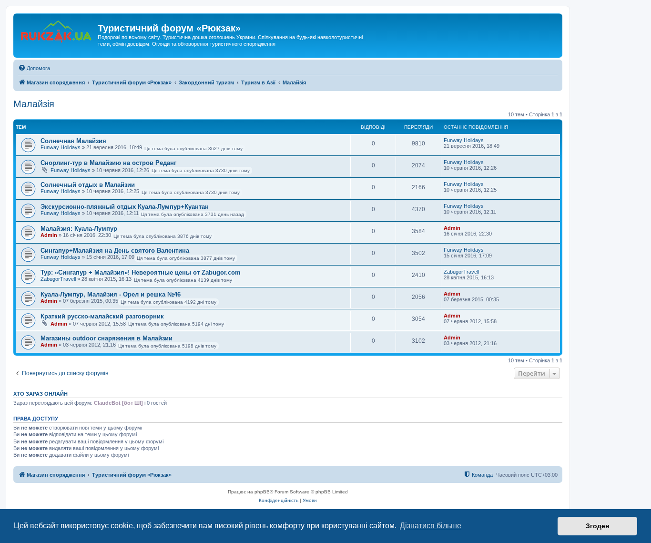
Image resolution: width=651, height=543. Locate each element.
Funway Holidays (61, 147)
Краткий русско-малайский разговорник (102, 316)
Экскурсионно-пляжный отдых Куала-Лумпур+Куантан (125, 206)
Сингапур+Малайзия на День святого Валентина (115, 250)
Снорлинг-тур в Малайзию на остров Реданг (108, 162)
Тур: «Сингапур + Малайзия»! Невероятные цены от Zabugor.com (141, 272)
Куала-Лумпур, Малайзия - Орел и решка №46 (111, 294)
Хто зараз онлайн (40, 394)
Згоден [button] (597, 526)
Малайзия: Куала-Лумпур (79, 228)
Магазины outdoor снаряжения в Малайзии (107, 338)
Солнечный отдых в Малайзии (88, 184)
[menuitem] (34, 68)
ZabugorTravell (58, 279)
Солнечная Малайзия (73, 140)
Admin (49, 235)
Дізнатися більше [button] (430, 526)
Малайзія (33, 104)
